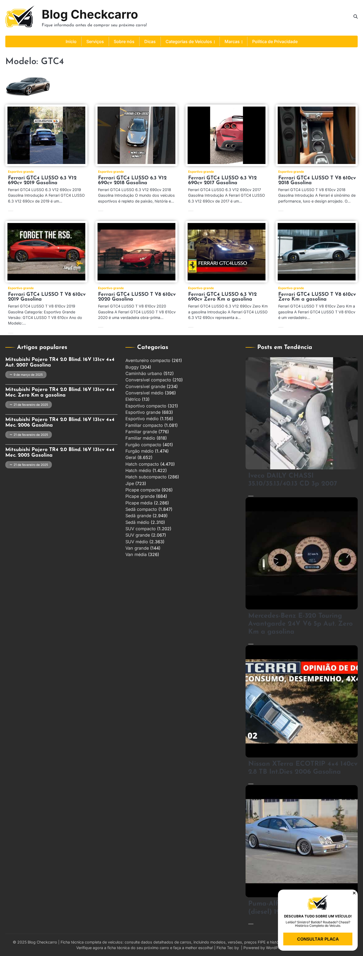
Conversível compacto (148, 379)
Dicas (150, 41)
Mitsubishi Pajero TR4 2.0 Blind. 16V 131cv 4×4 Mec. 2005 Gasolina (60, 452)
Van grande (137, 548)
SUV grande (137, 535)
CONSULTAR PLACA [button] (318, 939)
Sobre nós (124, 41)
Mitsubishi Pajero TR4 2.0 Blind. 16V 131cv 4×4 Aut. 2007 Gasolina (60, 362)
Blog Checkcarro (90, 14)
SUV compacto (140, 528)
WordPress (276, 947)
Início (71, 41)
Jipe (129, 483)
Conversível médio (144, 392)
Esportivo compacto (145, 405)
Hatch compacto (142, 464)
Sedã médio (137, 522)
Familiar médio (140, 438)
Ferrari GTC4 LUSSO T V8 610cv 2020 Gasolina (137, 297)
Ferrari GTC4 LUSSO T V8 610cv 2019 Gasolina (47, 297)
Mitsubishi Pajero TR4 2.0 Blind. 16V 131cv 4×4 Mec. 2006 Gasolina (60, 422)
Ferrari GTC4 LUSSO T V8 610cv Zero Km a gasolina (317, 297)
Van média (136, 554)
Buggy (132, 367)
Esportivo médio (142, 418)
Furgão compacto (143, 444)
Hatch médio (138, 470)
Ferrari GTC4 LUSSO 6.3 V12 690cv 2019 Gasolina (42, 181)
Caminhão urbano (143, 373)
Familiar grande (141, 431)
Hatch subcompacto (146, 476)
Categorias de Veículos (189, 41)
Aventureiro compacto (147, 360)
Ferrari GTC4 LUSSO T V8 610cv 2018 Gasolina (317, 181)
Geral (130, 457)
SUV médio (136, 541)
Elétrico (133, 399)
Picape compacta (142, 489)
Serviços (95, 41)
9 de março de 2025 (28, 375)
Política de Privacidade (275, 41)
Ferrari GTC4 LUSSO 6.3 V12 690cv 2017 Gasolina (222, 181)
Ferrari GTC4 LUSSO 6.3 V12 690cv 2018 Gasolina (132, 181)
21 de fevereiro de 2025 (31, 405)
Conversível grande (145, 386)
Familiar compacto (144, 425)
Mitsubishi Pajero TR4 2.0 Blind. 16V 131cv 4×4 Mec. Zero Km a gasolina (60, 392)
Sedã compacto (141, 509)
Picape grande (140, 496)
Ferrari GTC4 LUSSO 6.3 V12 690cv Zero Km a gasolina (222, 297)
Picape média (139, 503)
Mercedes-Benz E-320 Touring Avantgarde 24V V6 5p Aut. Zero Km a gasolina (300, 624)
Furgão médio (139, 451)
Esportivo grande (21, 172)
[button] (354, 893)
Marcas (232, 41)
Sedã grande (138, 515)
